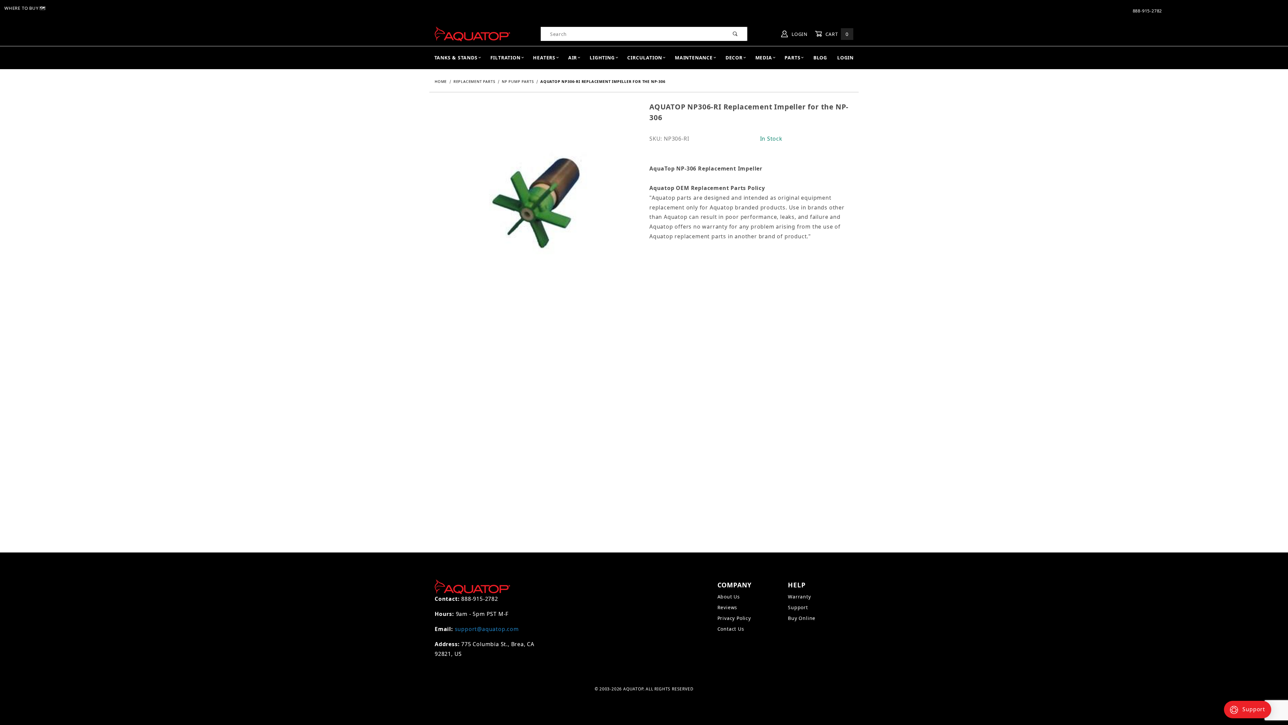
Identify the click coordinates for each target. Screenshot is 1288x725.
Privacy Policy (734, 618)
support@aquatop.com (487, 629)
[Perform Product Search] (735, 34)
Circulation (644, 57)
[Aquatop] (472, 33)
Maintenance (694, 57)
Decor (734, 57)
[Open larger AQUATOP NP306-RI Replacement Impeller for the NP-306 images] (537, 208)
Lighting (602, 57)
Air (572, 57)
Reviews (727, 607)
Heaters (544, 57)
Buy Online (801, 618)
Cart (836, 34)
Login (799, 34)
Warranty (799, 596)
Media (763, 57)
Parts (792, 57)
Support (798, 607)
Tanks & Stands (456, 57)
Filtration (505, 57)
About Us (728, 596)
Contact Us (730, 629)
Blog (820, 57)
